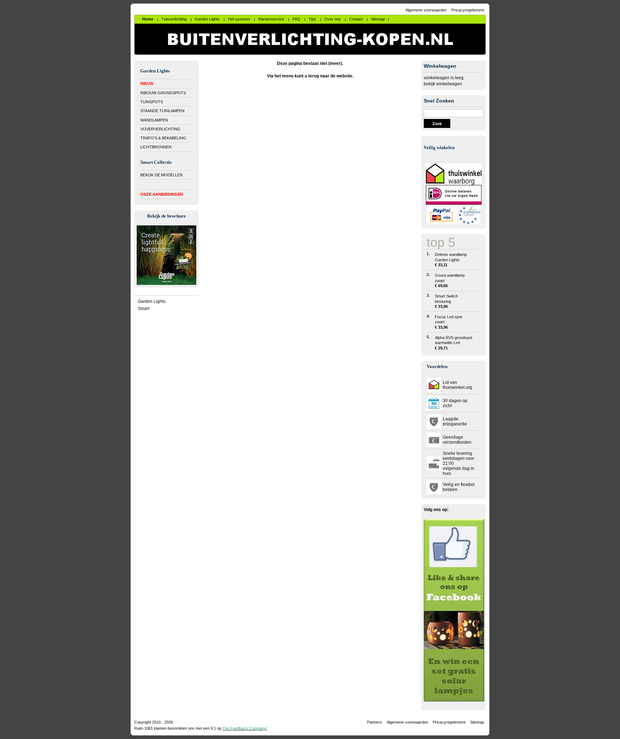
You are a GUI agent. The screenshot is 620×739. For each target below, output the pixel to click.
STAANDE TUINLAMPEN (162, 111)
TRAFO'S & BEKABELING (163, 138)
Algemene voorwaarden (426, 10)
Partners (374, 722)
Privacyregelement (467, 10)
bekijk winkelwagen (443, 83)
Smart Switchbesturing (446, 301)
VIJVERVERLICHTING (160, 129)
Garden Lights (151, 301)
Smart (143, 308)
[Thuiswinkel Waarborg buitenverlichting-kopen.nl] (454, 183)
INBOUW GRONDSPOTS (163, 93)
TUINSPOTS (151, 102)
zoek (437, 123)
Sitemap (477, 722)
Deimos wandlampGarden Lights (451, 259)
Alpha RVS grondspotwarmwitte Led (453, 342)
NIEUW (146, 83)
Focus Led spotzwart (448, 322)
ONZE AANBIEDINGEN (161, 194)
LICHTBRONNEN (156, 147)
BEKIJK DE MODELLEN (161, 175)
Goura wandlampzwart (450, 280)
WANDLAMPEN (154, 120)
